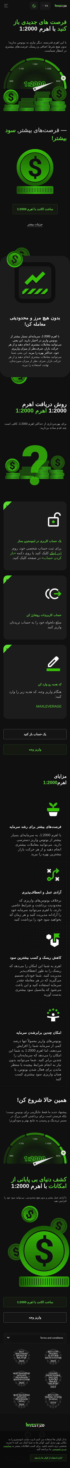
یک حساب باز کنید (35, 734)
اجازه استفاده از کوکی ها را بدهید (48, 1458)
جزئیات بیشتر (35, 224)
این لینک (56, 553)
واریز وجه (35, 749)
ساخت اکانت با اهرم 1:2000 (35, 209)
